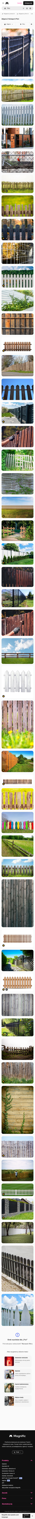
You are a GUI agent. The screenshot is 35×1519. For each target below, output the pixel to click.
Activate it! (26, 1516)
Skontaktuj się (7, 1504)
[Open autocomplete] (4, 8)
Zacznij (4, 1493)
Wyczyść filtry (27, 1344)
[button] (17, 1452)
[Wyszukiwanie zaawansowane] (31, 24)
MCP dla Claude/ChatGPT (12, 1478)
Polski (17, 1452)
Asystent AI (5, 1466)
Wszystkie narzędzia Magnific (11, 1488)
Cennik (19, 3)
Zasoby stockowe (7, 1476)
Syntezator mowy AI (8, 1473)
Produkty (5, 1460)
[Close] (32, 1516)
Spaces (4, 1464)
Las (32, 14)
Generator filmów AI (8, 1471)
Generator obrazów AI (9, 1469)
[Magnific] (17, 1436)
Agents (6, 1480)
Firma (4, 1498)
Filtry (23, 24)
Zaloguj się (28, 3)
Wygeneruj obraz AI (9, 14)
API (3, 1483)
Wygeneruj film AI (23, 14)
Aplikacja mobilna (7, 1485)
